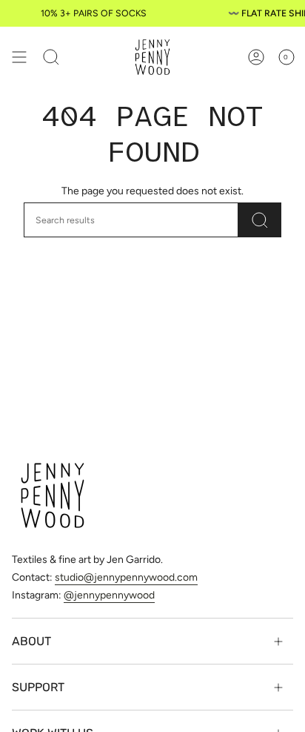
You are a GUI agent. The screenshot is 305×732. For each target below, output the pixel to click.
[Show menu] (19, 57)
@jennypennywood (109, 595)
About (31, 641)
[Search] (259, 219)
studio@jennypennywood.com (126, 577)
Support (38, 687)
